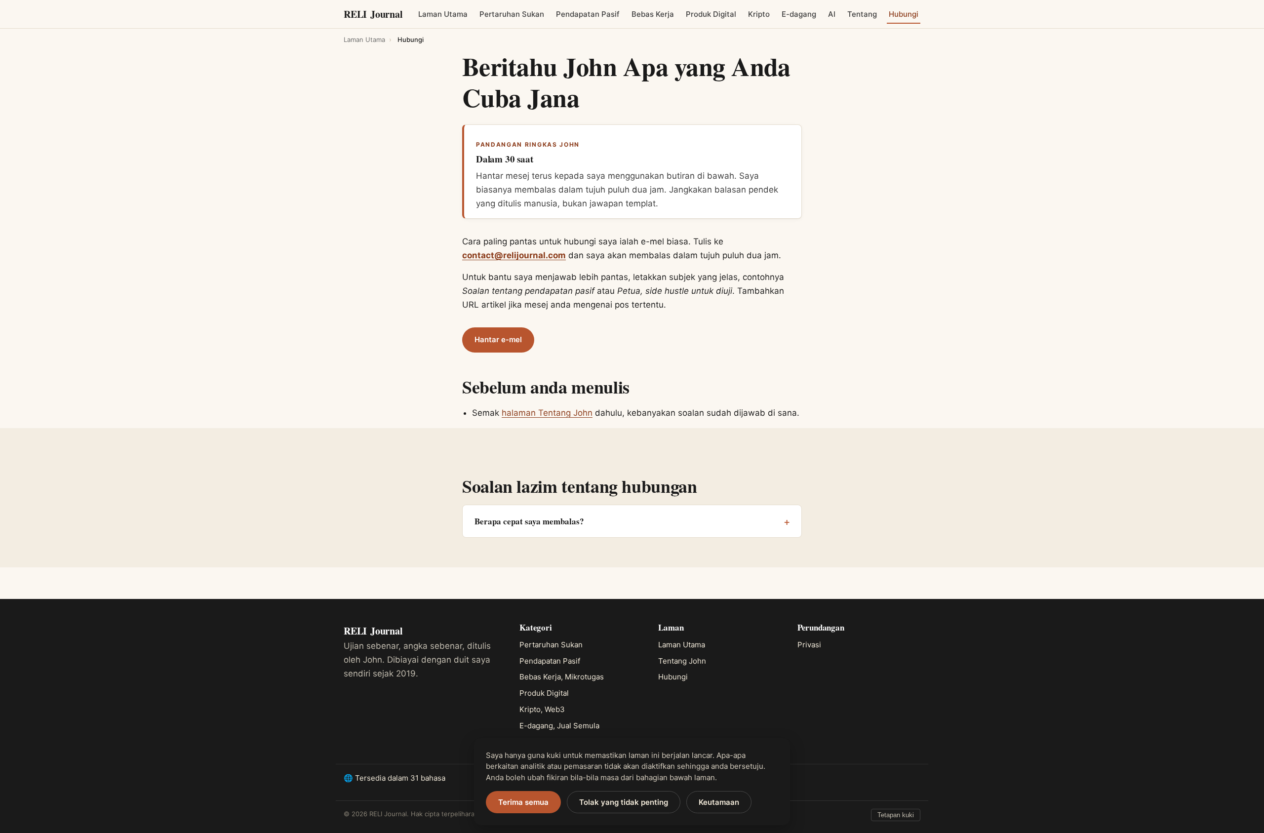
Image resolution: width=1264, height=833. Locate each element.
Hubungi (903, 14)
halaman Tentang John (547, 413)
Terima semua (523, 802)
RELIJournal (373, 14)
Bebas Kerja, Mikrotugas (561, 676)
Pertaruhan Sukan (511, 14)
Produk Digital (711, 14)
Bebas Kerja (653, 14)
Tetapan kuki (895, 815)
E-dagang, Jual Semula (559, 725)
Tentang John (682, 661)
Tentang (862, 14)
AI (831, 14)
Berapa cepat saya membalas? (529, 521)
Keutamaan (719, 802)
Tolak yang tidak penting (623, 802)
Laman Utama (443, 14)
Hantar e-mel (498, 339)
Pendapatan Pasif (588, 14)
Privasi (809, 644)
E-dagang (799, 14)
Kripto (759, 14)
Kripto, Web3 (542, 709)
